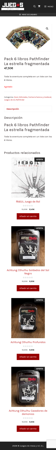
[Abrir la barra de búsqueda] (34, 6)
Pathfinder (20, 100)
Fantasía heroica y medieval (39, 97)
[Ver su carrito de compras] (39, 6)
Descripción (13, 108)
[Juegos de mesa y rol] (13, 6)
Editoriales (23, 97)
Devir (16, 97)
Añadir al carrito (28, 216)
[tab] (28, 109)
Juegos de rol (9, 100)
